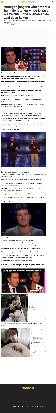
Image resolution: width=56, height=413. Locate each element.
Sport (22, 401)
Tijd (26, 401)
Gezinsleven (24, 395)
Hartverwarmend (40, 395)
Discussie (41, 393)
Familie (3, 395)
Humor (52, 395)
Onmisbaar (27, 398)
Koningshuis (5, 398)
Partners (34, 398)
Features (9, 395)
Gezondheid (31, 395)
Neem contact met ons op (24, 406)
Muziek (11, 398)
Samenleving (46, 398)
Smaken (52, 398)
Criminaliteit (29, 393)
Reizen (39, 398)
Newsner (5, 20)
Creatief (23, 393)
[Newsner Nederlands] (27, 2)
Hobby (47, 395)
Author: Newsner (7, 22)
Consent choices (28, 411)
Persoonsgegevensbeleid (38, 406)
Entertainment (49, 393)
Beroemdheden (7, 393)
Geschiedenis (16, 395)
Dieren (36, 393)
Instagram (20, 323)
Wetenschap (32, 401)
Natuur (16, 398)
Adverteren (14, 406)
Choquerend (16, 393)
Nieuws (10, 20)
